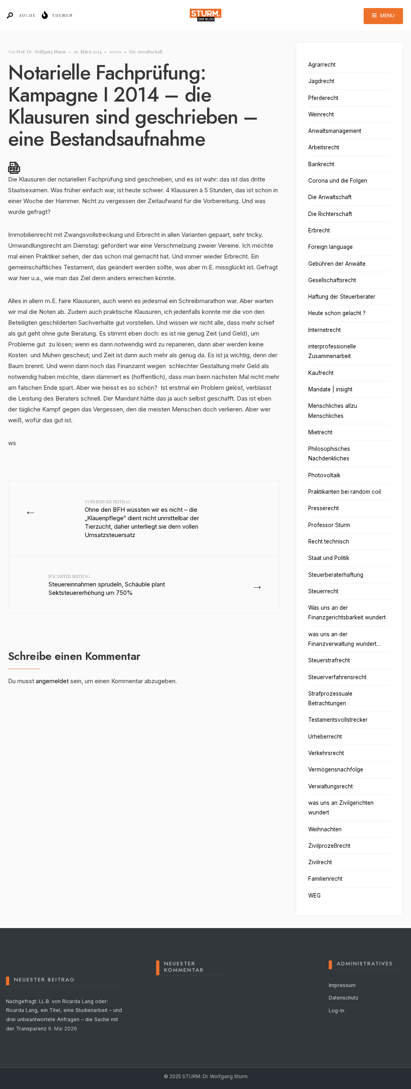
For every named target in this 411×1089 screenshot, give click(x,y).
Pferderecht (323, 98)
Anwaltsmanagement (334, 131)
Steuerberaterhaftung (335, 575)
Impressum (342, 985)
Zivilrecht (320, 862)
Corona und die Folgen (337, 180)
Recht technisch (328, 541)
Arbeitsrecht (323, 147)
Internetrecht (324, 330)
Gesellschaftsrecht (332, 280)
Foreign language (330, 247)
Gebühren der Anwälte (337, 264)
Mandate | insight (330, 389)
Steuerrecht (323, 591)
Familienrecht (325, 878)
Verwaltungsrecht (330, 786)
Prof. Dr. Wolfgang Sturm (41, 52)
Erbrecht (319, 230)
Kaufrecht (321, 373)
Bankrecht (321, 164)
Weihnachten (325, 829)
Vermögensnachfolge (335, 769)
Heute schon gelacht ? (337, 313)
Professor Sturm (329, 525)
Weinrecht (321, 114)
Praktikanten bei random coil (344, 492)
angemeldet (52, 681)
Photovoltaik (324, 475)
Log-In (336, 1011)
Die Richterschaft (330, 214)
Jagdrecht (321, 81)
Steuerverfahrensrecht (337, 677)
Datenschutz (343, 998)
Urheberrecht (325, 736)
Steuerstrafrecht (329, 660)
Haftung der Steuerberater (341, 296)
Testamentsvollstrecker (338, 720)
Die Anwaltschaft (146, 52)
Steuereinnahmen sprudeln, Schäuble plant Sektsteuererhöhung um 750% (107, 584)
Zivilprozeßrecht (329, 846)
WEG (314, 895)
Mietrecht (320, 432)
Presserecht (323, 508)
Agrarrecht (322, 64)
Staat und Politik (328, 558)
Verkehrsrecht (326, 753)
